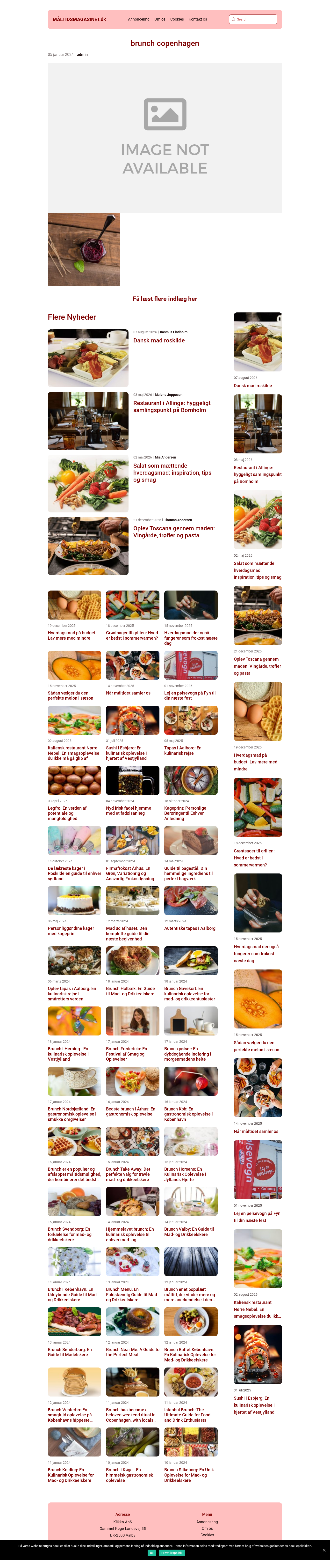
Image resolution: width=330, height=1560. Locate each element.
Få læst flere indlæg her (165, 298)
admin (82, 54)
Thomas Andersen (178, 520)
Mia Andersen (165, 457)
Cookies (177, 19)
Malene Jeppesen (168, 395)
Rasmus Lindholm (173, 332)
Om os (159, 19)
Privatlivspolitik (171, 1553)
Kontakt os (198, 19)
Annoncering (139, 19)
